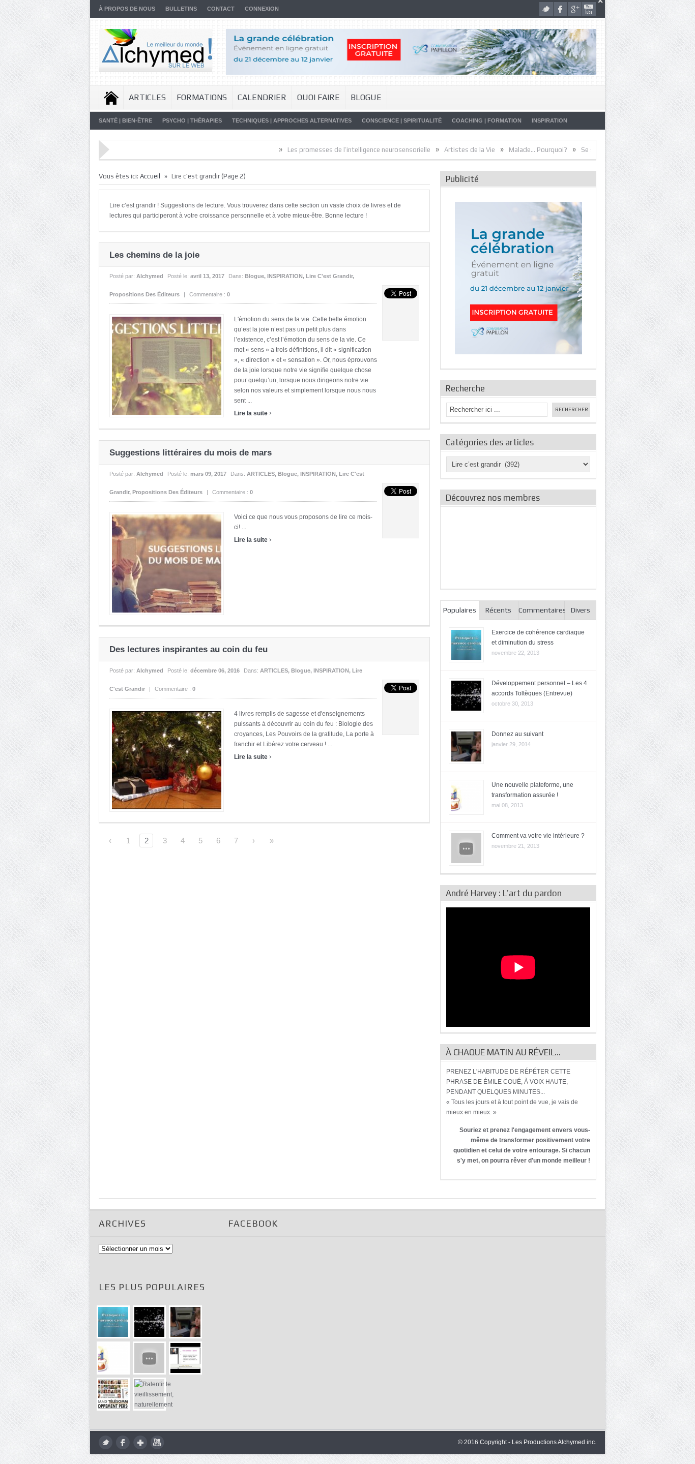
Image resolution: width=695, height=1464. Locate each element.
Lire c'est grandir (329, 276)
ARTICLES (147, 97)
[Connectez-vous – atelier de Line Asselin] (185, 1358)
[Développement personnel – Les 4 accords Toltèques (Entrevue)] (149, 1321)
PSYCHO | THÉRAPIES (192, 120)
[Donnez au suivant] (185, 1321)
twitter (546, 9)
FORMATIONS (202, 97)
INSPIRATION (549, 120)
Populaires (459, 610)
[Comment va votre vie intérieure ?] (149, 1358)
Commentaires (541, 610)
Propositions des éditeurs (144, 294)
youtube (589, 9)
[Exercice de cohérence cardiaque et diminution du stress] (113, 1321)
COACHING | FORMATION (487, 120)
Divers (580, 610)
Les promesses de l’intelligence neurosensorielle (308, 150)
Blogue (366, 97)
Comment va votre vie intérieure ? (538, 835)
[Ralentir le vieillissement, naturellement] (149, 1394)
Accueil (111, 97)
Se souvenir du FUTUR (563, 150)
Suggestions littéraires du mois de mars (190, 453)
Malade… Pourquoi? (487, 150)
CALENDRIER (262, 97)
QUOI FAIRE (318, 97)
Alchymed (149, 276)
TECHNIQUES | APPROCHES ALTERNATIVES (292, 120)
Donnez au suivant (517, 734)
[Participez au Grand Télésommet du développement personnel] (113, 1394)
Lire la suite (253, 413)
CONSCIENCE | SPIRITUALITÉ (402, 120)
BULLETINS (181, 9)
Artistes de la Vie (419, 150)
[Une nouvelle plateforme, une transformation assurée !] (113, 1358)
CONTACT (221, 9)
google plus (575, 9)
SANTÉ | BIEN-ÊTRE (125, 120)
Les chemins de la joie (154, 255)
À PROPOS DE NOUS (127, 9)
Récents (498, 610)
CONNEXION (262, 9)
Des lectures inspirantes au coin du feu (188, 649)
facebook (560, 9)
